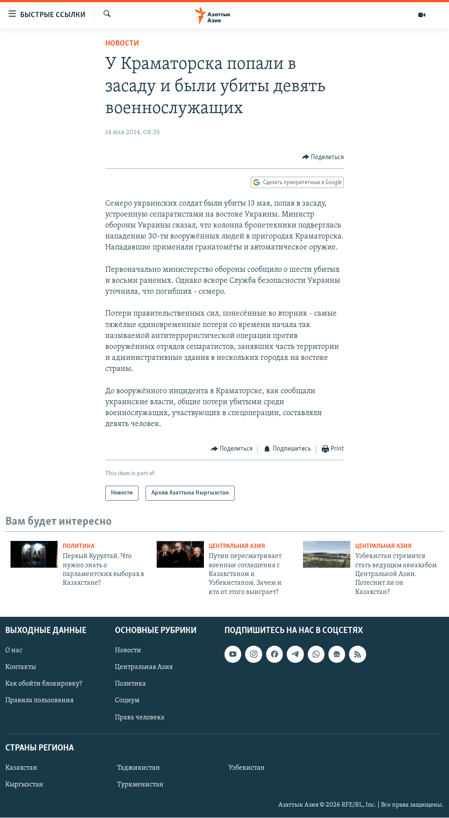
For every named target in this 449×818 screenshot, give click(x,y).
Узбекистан (246, 768)
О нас (13, 650)
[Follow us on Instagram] (253, 654)
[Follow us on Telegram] (295, 654)
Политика (78, 546)
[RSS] (357, 654)
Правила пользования (39, 700)
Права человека (139, 717)
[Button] (323, 157)
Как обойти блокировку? (43, 684)
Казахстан (21, 768)
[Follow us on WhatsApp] (316, 654)
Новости (122, 44)
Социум (127, 700)
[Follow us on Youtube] (232, 654)
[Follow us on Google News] (336, 654)
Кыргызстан (24, 784)
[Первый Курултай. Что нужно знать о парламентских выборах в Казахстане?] (34, 554)
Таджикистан (138, 768)
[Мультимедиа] (422, 15)
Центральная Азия (237, 546)
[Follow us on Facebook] (274, 654)
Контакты (20, 667)
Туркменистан (140, 784)
